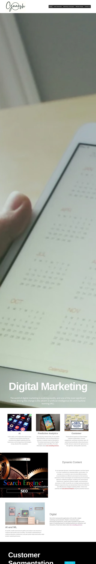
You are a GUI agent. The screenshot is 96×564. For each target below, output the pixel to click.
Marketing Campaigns (68, 6)
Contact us (87, 6)
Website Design (79, 6)
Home (50, 6)
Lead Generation (58, 6)
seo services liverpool (68, 488)
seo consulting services (52, 445)
